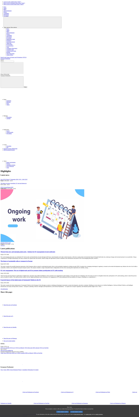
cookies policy (89, 414)
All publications (4, 289)
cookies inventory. (99, 414)
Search (2, 60)
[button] (70, 94)
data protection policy (78, 414)
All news (3, 245)
